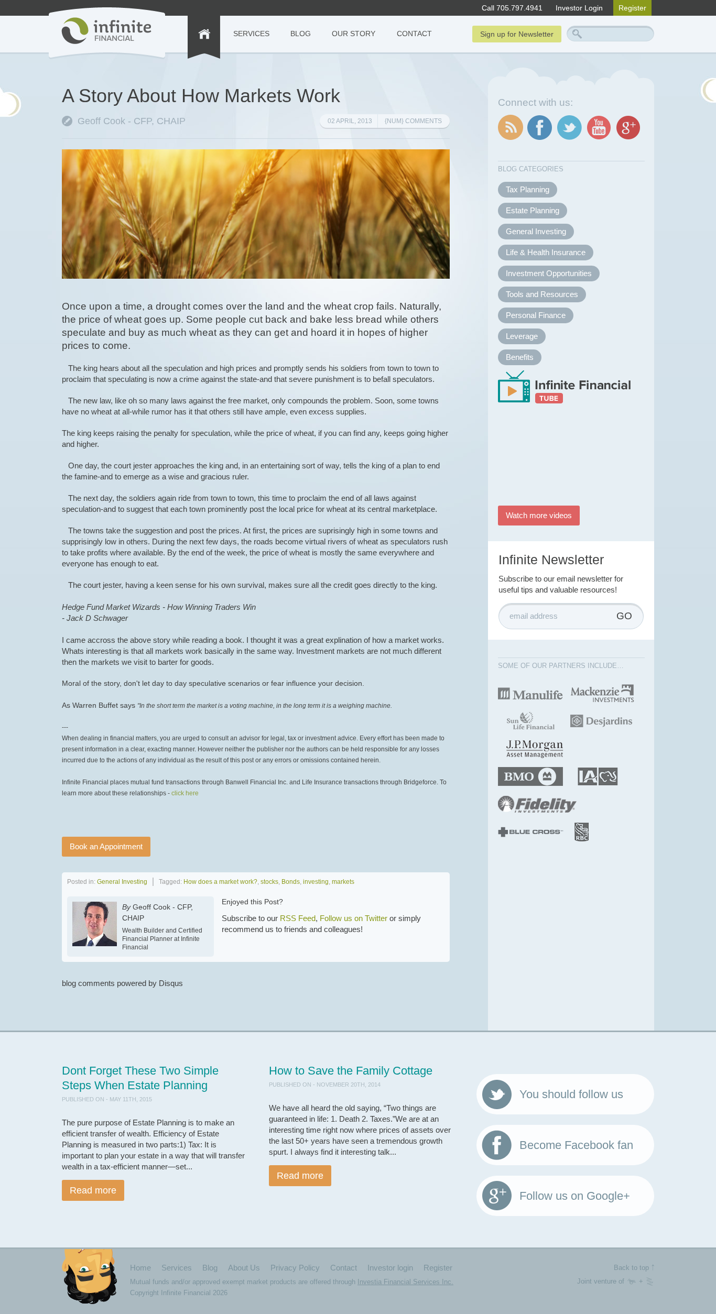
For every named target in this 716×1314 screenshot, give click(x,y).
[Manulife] (530, 692)
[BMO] (530, 775)
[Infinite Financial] (107, 33)
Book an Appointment (106, 846)
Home (140, 1267)
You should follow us (571, 1094)
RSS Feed (298, 918)
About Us (244, 1267)
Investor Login (579, 8)
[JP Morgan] (534, 747)
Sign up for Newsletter (517, 34)
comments (413, 121)
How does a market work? (220, 881)
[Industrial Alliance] (597, 775)
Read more (93, 1190)
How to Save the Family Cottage (350, 1070)
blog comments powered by (122, 983)
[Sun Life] (529, 720)
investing (316, 881)
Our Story (353, 33)
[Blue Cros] (530, 831)
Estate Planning (532, 210)
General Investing (122, 881)
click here (185, 793)
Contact (414, 33)
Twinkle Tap (631, 1281)
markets (343, 881)
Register (632, 8)
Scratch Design (649, 1281)
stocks (269, 881)
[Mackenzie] (602, 692)
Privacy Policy (295, 1267)
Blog (300, 33)
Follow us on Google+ (574, 1195)
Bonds (290, 881)
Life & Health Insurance (545, 252)
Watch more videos (539, 515)
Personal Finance (536, 315)
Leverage (522, 336)
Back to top (631, 1268)
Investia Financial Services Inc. (405, 1282)
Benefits (520, 357)
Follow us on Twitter (353, 918)
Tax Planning (527, 189)
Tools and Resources (542, 294)
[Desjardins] (601, 720)
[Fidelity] (537, 803)
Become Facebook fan (576, 1145)
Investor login (390, 1267)
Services (251, 33)
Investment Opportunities (549, 273)
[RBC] (582, 831)
